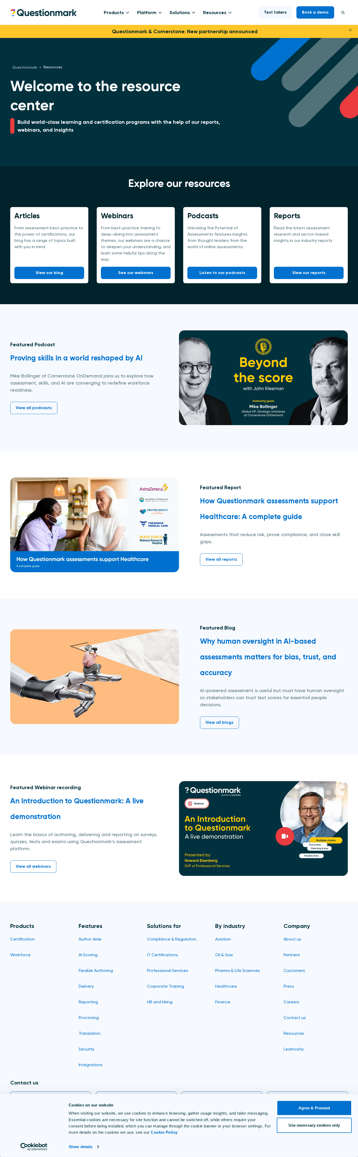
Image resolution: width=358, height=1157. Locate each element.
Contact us (295, 1017)
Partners (292, 954)
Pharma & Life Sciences (237, 970)
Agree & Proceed (314, 1108)
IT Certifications (162, 954)
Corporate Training (165, 986)
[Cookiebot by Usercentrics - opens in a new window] (34, 1147)
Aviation (223, 939)
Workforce (20, 954)
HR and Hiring (159, 1001)
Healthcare (226, 986)
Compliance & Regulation (171, 939)
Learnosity (294, 1049)
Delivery (86, 986)
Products (114, 12)
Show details (81, 1146)
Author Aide (90, 939)
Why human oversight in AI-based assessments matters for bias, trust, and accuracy (268, 657)
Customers (294, 970)
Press (289, 986)
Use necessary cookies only (314, 1125)
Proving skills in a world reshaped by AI (76, 358)
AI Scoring (88, 954)
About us (292, 939)
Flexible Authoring (96, 970)
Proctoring (89, 1017)
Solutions (180, 12)
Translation (89, 1033)
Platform (146, 12)
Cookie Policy (164, 1132)
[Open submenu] (126, 12)
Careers (291, 1001)
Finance (222, 1001)
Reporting (88, 1001)
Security (86, 1049)
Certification (22, 939)
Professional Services (167, 970)
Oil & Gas (224, 954)
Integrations (90, 1064)
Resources (214, 12)
